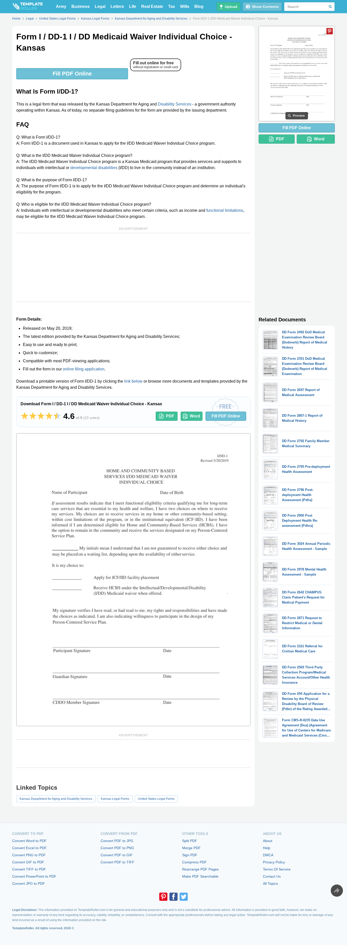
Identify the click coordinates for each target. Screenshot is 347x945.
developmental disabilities (93, 168)
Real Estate (152, 6)
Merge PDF (191, 848)
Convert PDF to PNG (117, 848)
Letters (117, 6)
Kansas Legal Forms (115, 799)
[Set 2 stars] (33, 416)
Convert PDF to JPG (117, 841)
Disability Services (174, 104)
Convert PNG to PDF (29, 855)
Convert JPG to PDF (28, 883)
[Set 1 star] (25, 416)
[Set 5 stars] (57, 416)
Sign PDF (189, 855)
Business (80, 6)
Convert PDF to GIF (117, 855)
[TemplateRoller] (27, 7)
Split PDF (189, 841)
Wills (184, 6)
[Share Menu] (337, 890)
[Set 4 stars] (49, 416)
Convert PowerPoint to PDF (34, 876)
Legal (100, 6)
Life (132, 6)
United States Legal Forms (156, 799)
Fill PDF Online (72, 73)
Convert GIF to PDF (28, 862)
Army (61, 6)
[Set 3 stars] (41, 416)
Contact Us (272, 876)
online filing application (83, 369)
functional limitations (224, 210)
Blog (198, 6)
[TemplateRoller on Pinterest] (163, 897)
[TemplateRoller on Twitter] (184, 897)
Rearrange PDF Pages (200, 869)
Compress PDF (194, 862)
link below (133, 381)
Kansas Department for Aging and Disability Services (56, 799)
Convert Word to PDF (29, 841)
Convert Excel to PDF (29, 848)
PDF (170, 416)
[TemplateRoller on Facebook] (173, 897)
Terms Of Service (277, 869)
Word (195, 416)
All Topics (270, 883)
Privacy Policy (274, 862)
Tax (171, 6)
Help (266, 848)
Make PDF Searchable (200, 876)
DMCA (268, 855)
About (267, 841)
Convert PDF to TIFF (117, 862)
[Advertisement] (133, 267)
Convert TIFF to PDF (29, 869)
